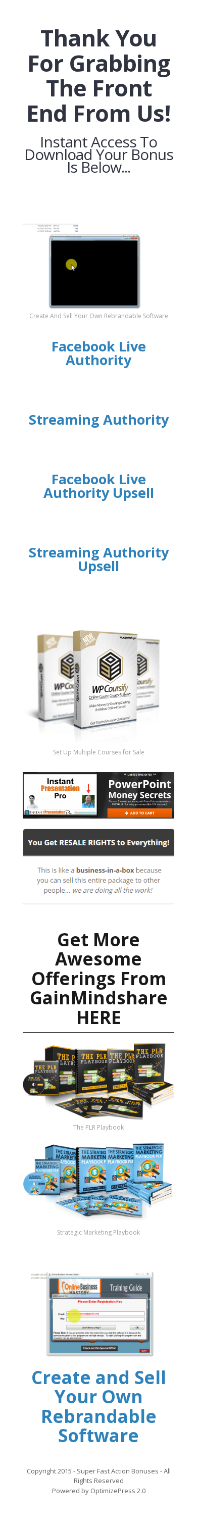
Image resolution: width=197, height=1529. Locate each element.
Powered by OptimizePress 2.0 (98, 1490)
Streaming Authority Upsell (99, 559)
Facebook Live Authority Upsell (98, 486)
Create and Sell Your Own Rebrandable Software (98, 1406)
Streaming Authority (99, 419)
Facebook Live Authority (99, 353)
